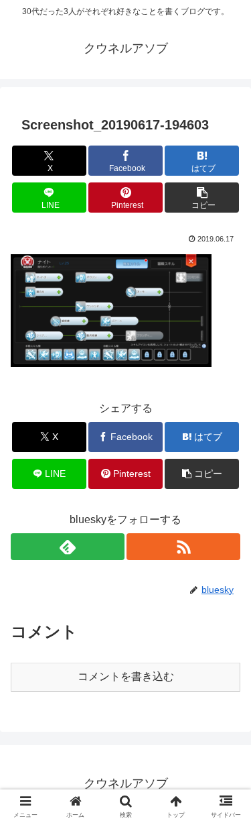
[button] (202, 197)
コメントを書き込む (126, 676)
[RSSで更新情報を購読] (183, 546)
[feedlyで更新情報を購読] (67, 546)
